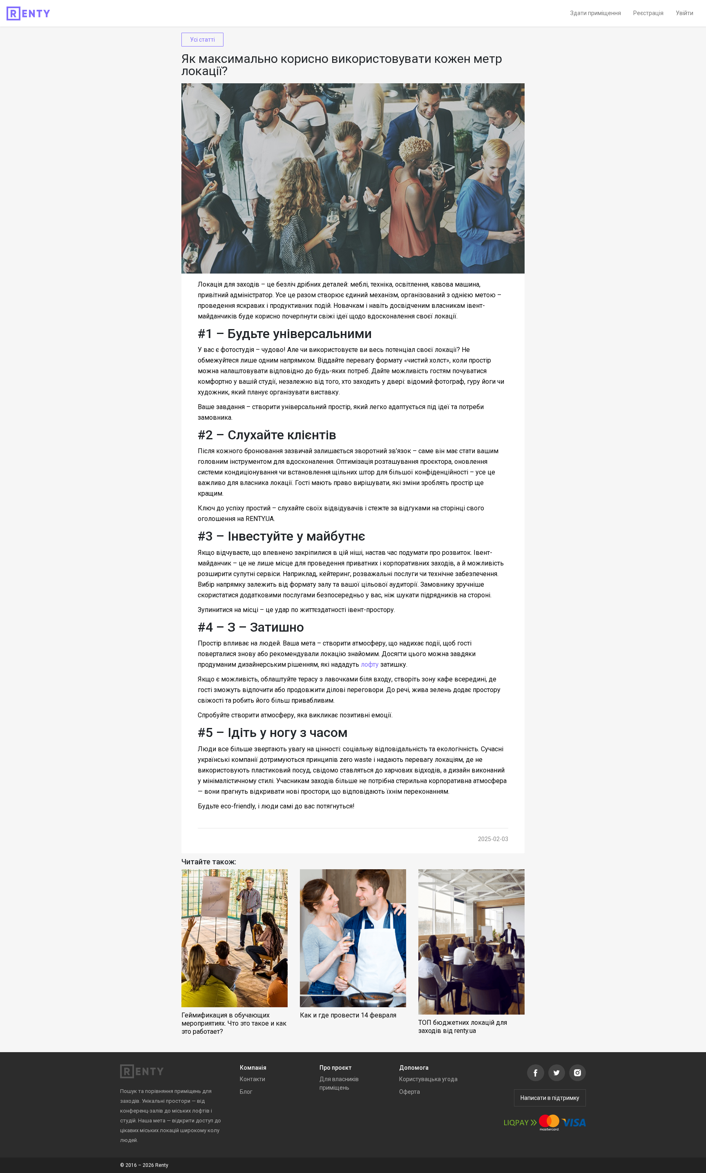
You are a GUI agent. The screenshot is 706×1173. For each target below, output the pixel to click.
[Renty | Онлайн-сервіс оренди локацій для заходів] (28, 13)
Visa (573, 1123)
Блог (246, 1091)
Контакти (252, 1079)
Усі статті (202, 39)
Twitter (556, 1072)
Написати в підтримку (550, 1098)
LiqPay (520, 1123)
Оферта (409, 1091)
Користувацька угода (428, 1079)
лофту (370, 664)
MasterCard (549, 1123)
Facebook (535, 1072)
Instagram (577, 1072)
